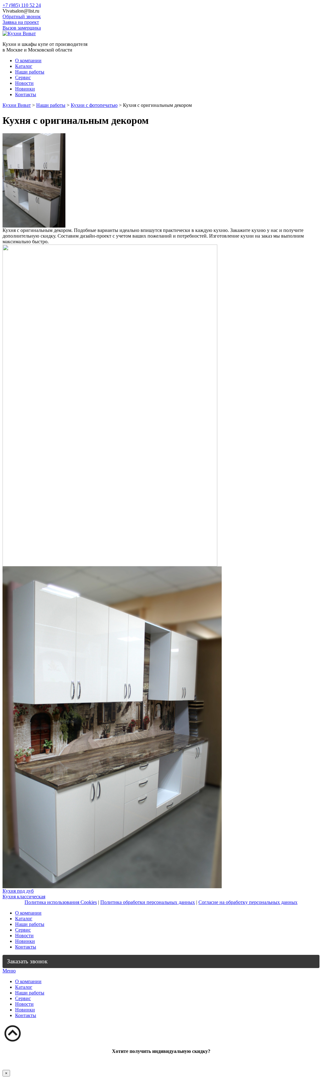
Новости (24, 83)
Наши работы (29, 71)
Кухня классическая (24, 896)
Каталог (23, 66)
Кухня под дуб (18, 891)
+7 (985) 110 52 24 (22, 5)
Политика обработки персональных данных (147, 902)
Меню (9, 970)
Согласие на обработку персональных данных (247, 902)
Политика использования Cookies (61, 902)
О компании (28, 60)
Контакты (25, 94)
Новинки (25, 88)
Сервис (23, 77)
